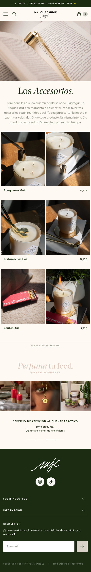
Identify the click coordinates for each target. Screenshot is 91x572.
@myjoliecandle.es (45, 373)
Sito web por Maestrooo (68, 564)
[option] (45, 3)
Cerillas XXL (11, 328)
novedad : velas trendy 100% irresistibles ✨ (45, 4)
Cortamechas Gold (16, 259)
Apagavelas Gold (15, 190)
